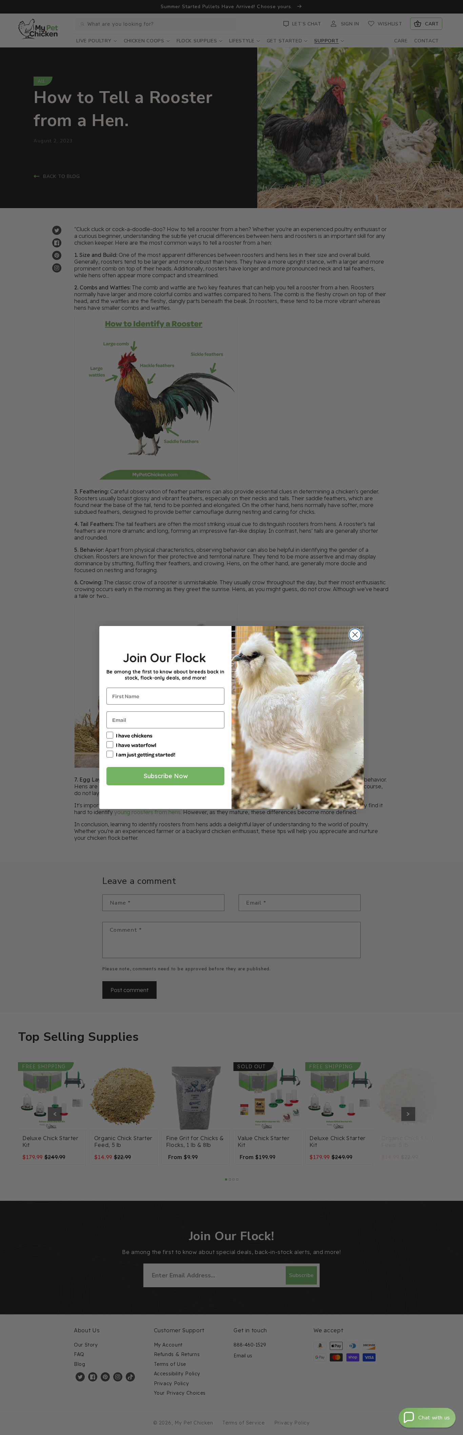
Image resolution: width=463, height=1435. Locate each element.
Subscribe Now (165, 776)
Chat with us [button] (434, 1417)
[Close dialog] (355, 635)
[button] (427, 1418)
